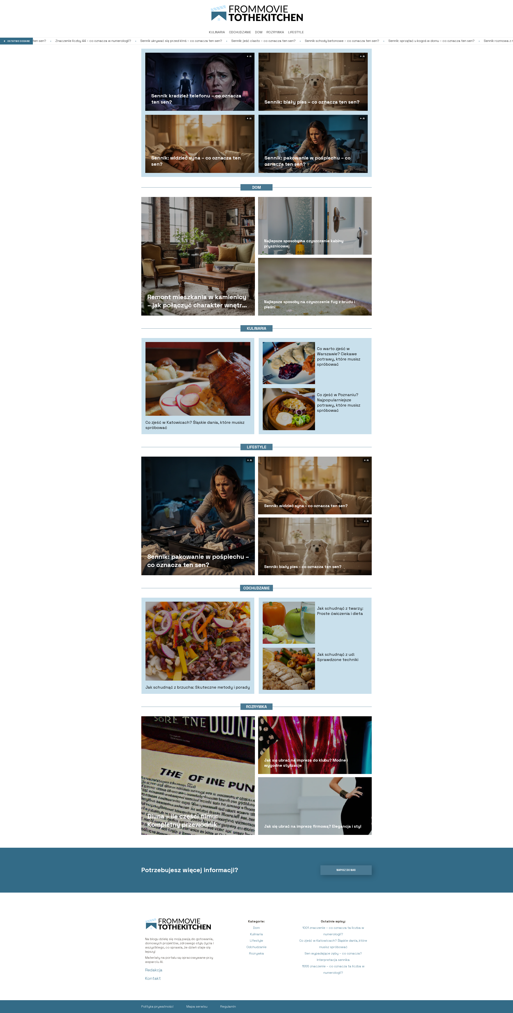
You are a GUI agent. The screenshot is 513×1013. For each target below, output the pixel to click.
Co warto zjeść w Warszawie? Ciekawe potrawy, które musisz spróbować (338, 356)
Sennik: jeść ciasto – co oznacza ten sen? (157, 41)
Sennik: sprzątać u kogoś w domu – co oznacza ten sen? (325, 41)
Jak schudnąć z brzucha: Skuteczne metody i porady (197, 687)
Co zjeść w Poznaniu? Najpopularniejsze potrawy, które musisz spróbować (338, 402)
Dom (258, 32)
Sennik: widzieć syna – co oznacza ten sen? (196, 160)
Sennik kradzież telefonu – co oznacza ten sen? (196, 98)
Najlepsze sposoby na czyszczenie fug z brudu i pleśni (309, 304)
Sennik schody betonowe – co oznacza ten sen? (235, 41)
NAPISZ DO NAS (346, 870)
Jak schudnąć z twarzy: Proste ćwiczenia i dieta (340, 611)
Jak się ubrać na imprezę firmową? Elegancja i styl (312, 826)
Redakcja (153, 970)
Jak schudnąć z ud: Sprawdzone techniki (337, 657)
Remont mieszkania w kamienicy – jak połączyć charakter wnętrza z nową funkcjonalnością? (198, 301)
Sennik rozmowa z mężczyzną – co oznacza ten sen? (417, 41)
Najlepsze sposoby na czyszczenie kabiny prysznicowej (303, 243)
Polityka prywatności (157, 1006)
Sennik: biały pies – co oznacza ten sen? (312, 102)
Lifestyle (296, 32)
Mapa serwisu (196, 1006)
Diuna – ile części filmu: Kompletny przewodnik (182, 820)
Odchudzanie (240, 32)
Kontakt (153, 978)
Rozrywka (275, 32)
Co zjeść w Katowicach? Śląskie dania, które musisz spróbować (194, 425)
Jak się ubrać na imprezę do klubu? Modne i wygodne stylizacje (306, 763)
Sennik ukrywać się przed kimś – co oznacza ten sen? (75, 41)
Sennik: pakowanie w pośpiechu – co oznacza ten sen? (307, 160)
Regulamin (228, 1006)
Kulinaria (217, 32)
